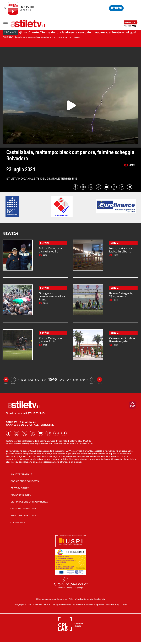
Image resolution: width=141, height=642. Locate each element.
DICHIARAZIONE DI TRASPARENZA (29, 501)
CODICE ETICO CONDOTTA (24, 481)
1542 (30, 379)
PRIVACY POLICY (19, 488)
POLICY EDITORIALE (21, 474)
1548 (75, 379)
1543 (37, 379)
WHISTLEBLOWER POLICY (24, 515)
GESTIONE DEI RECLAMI (23, 508)
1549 (82, 379)
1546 (61, 379)
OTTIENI (116, 8)
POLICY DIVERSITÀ (20, 495)
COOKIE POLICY (19, 522)
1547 (68, 379)
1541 (23, 379)
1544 (44, 379)
